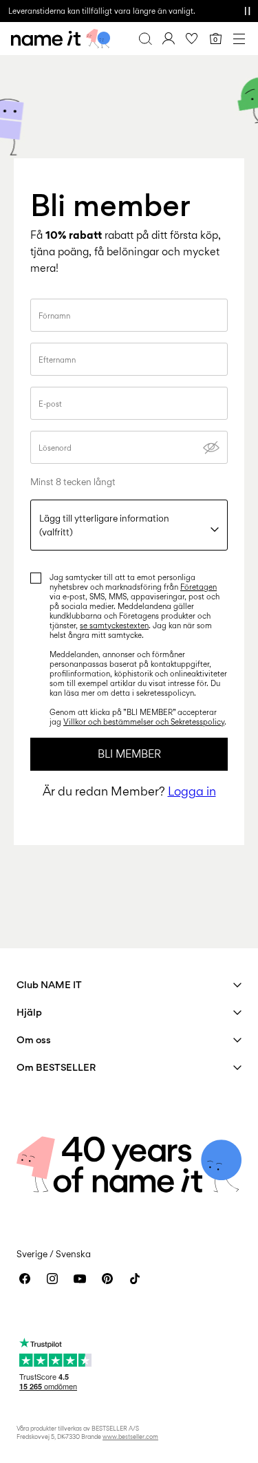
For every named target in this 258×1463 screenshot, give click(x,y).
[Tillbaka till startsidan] (60, 38)
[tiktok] (135, 1278)
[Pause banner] (247, 11)
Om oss (34, 1039)
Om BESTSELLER (56, 1067)
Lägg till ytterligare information (104, 525)
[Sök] (145, 38)
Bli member (129, 753)
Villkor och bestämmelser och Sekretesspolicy (143, 722)
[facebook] (25, 1278)
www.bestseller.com (130, 1436)
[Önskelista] (192, 38)
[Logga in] (168, 38)
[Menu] (238, 38)
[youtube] (80, 1278)
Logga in (192, 791)
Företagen (198, 587)
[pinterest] (107, 1278)
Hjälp (29, 1012)
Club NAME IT (49, 984)
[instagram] (52, 1278)
